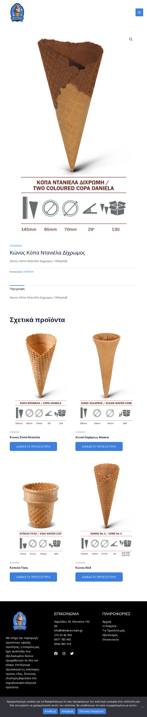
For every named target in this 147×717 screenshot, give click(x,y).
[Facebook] (56, 653)
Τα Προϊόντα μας (113, 630)
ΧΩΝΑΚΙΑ (16, 245)
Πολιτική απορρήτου (91, 711)
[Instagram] (64, 653)
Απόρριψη (68, 711)
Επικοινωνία (110, 639)
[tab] (17, 289)
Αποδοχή (50, 711)
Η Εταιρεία (109, 626)
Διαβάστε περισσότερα (33, 446)
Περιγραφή (17, 289)
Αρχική (106, 621)
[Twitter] (72, 653)
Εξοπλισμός (110, 635)
